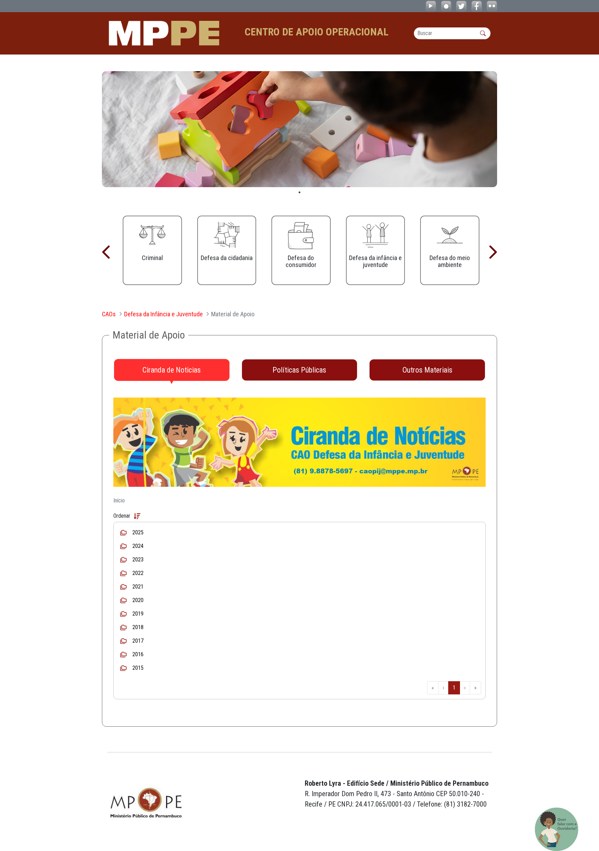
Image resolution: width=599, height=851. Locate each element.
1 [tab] (299, 192)
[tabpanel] (299, 129)
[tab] (171, 370)
